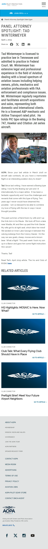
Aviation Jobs (11, 487)
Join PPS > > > (21, 13)
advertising (11, 470)
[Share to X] (17, 44)
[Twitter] (15, 535)
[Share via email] (28, 44)
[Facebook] (7, 535)
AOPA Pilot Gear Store (15, 493)
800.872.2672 (7, 525)
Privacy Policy (12, 481)
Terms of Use (11, 476)
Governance (10, 437)
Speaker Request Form (14, 451)
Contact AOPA (11, 459)
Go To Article (38, 314)
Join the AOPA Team (12, 442)
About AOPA (10, 422)
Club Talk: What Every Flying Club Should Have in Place (21, 353)
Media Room (10, 464)
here (10, 263)
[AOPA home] (12, 6)
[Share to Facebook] (11, 44)
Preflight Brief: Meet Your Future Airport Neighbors (20, 397)
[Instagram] (24, 535)
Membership (9, 427)
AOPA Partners (10, 446)
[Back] (3, 19)
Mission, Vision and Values (15, 432)
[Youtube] (32, 535)
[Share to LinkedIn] (23, 44)
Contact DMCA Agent (14, 498)
